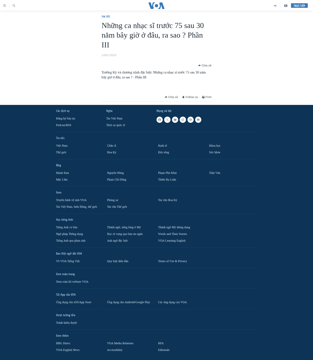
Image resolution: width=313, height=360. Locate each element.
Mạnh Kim (62, 173)
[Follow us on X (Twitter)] (167, 120)
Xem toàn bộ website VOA (72, 282)
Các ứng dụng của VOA (172, 302)
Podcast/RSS (63, 125)
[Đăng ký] (198, 120)
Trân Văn (214, 173)
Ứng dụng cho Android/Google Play (128, 302)
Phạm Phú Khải (167, 173)
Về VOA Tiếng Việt (68, 261)
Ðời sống (163, 152)
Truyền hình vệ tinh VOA (71, 200)
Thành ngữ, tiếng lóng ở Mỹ (124, 227)
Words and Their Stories (172, 234)
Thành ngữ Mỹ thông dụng (174, 227)
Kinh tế (162, 146)
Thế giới (61, 152)
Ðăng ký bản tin (65, 118)
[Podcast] (190, 120)
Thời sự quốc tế (115, 125)
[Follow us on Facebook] (159, 120)
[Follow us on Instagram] (183, 120)
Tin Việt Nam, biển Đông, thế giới (76, 207)
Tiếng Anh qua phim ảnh (70, 241)
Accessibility (114, 350)
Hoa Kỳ (111, 152)
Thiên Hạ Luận (167, 179)
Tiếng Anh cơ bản (66, 227)
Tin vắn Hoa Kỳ (167, 200)
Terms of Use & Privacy (172, 261)
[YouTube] (286, 6)
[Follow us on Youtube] (175, 120)
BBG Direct (63, 343)
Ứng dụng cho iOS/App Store (73, 302)
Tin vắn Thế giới (117, 207)
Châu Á (111, 146)
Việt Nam (61, 146)
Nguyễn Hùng (115, 173)
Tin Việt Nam (114, 118)
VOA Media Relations (120, 343)
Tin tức (106, 16)
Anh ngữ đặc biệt (117, 241)
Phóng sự (112, 200)
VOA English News (68, 350)
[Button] (204, 65)
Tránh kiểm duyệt (66, 323)
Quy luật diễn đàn (117, 261)
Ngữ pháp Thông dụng (69, 234)
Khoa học (215, 146)
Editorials (164, 350)
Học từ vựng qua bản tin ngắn (125, 234)
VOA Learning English (172, 241)
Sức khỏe (214, 152)
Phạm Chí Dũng (116, 179)
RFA (161, 343)
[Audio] (276, 6)
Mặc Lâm (61, 179)
